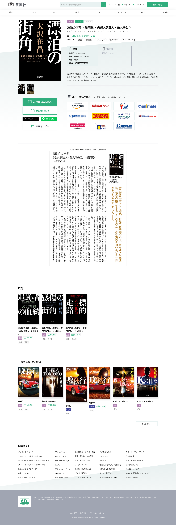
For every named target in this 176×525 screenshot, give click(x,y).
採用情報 (83, 513)
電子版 (88, 22)
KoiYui (57, 465)
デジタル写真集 (105, 452)
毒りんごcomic (60, 456)
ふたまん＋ (103, 456)
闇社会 (89, 40)
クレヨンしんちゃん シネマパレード (32, 465)
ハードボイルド (129, 40)
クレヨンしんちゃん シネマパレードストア (34, 460)
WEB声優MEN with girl (108, 477)
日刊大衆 (102, 461)
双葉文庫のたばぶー (82, 460)
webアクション (24, 473)
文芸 (80, 40)
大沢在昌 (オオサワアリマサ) (83, 36)
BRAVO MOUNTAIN (107, 469)
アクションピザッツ (62, 469)
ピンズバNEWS (81, 473)
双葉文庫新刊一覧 (62, 477)
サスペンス (114, 40)
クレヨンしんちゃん (25, 452)
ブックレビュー (81, 465)
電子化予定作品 (132, 477)
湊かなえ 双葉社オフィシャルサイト (139, 473)
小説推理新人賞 (132, 465)
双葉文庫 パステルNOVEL (84, 456)
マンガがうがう (61, 452)
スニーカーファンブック (135, 452)
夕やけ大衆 (130, 456)
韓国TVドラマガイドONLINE (110, 465)
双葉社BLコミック (62, 461)
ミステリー (100, 40)
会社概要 (73, 513)
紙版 (79, 22)
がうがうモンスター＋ (26, 477)
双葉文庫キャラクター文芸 (85, 452)
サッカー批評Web (106, 473)
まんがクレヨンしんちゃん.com (30, 456)
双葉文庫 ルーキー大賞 (134, 460)
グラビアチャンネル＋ (83, 477)
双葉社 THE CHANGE (83, 469)
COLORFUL (59, 473)
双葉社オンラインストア (27, 469)
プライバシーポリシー (97, 513)
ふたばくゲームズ (132, 469)
